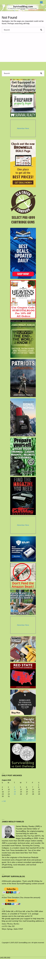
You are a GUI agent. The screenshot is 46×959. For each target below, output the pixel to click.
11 (15, 789)
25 (15, 794)
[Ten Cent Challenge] (23, 755)
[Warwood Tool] (23, 649)
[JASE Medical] (23, 729)
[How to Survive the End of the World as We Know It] (23, 339)
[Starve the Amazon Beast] (23, 575)
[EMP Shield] (23, 549)
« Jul (4, 801)
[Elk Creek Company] (23, 208)
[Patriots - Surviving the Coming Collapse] (23, 378)
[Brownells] (23, 163)
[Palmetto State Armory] (23, 253)
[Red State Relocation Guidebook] (23, 675)
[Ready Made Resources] (23, 457)
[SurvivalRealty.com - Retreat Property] (23, 98)
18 (15, 792)
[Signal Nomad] (23, 417)
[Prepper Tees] (23, 702)
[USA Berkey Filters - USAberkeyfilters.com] (23, 602)
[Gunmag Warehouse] (23, 496)
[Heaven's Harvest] (23, 299)
